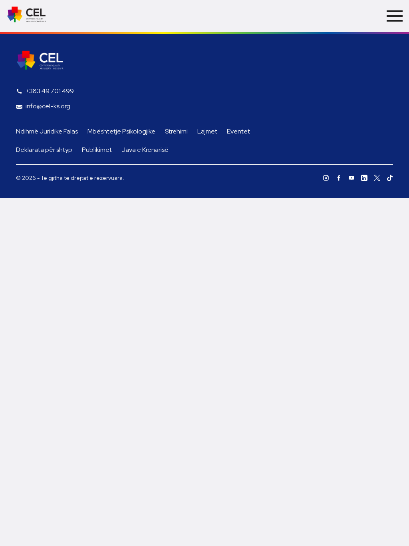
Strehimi (176, 131)
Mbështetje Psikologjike (121, 131)
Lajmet (207, 131)
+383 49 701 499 (50, 91)
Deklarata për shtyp (44, 149)
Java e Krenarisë (145, 149)
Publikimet (97, 149)
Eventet (238, 131)
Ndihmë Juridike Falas (47, 131)
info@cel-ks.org (48, 106)
